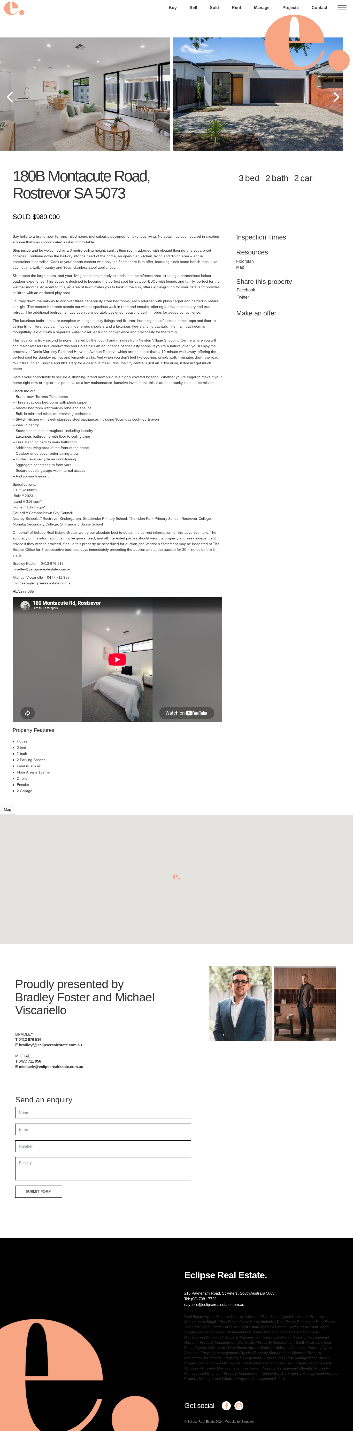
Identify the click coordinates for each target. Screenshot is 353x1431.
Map (240, 267)
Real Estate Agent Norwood (284, 1316)
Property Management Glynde (226, 1353)
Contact (319, 7)
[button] (176, 877)
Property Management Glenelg (287, 1368)
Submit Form (38, 1191)
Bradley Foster (52, 997)
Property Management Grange (312, 1373)
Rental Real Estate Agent (309, 1327)
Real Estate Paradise (220, 1327)
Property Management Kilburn (208, 1378)
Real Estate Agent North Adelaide (247, 1322)
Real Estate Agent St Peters (263, 1327)
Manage (262, 7)
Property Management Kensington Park (257, 1337)
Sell (193, 7)
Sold (214, 7)
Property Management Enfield (260, 1378)
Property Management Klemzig (279, 1353)
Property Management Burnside (251, 1358)
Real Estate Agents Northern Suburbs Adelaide (266, 1347)
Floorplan (245, 261)
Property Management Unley (303, 1358)
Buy (173, 7)
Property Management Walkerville (227, 1342)
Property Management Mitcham (210, 1363)
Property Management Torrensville (230, 1368)
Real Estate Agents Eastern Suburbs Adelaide (221, 1316)
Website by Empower (240, 1422)
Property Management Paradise (265, 1363)
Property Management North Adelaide (215, 1332)
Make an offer (256, 313)
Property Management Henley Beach (254, 1373)
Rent (236, 7)
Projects (290, 7)
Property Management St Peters (275, 1332)
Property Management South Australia (289, 1342)
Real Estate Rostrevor (295, 1322)
